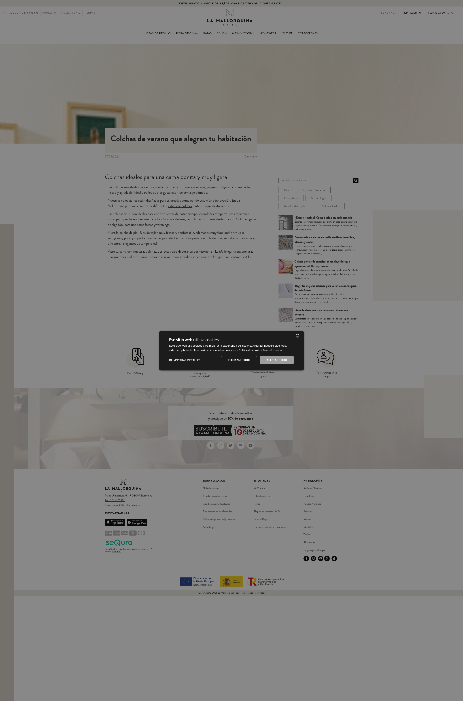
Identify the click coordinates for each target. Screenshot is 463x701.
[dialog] (231, 350)
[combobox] (297, 335)
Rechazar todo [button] (239, 359)
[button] (184, 359)
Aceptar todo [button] (277, 359)
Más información (273, 350)
